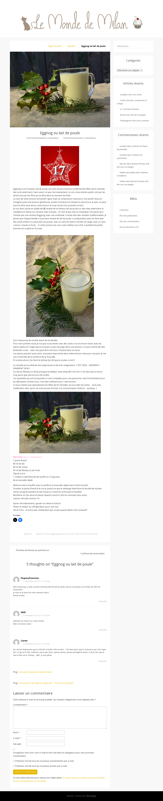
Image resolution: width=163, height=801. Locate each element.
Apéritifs (71, 46)
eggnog (54, 534)
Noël (77, 534)
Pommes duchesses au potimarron (32, 550)
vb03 (23, 612)
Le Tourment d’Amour (129, 109)
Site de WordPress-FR (129, 227)
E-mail (17, 738)
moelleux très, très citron (131, 94)
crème (47, 534)
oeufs (82, 534)
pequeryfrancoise (30, 578)
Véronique (91, 796)
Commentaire (20, 704)
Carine (24, 640)
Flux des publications (128, 215)
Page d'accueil (54, 46)
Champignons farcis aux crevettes (134, 120)
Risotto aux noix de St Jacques (133, 115)
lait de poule (68, 534)
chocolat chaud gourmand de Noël (35, 672)
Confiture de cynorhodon (93, 553)
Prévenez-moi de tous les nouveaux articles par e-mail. (41, 766)
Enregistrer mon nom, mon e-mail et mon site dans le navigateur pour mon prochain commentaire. (53, 754)
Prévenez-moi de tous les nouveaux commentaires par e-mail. (44, 761)
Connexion (124, 210)
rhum (88, 534)
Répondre (103, 601)
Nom (16, 732)
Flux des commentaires (129, 221)
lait (60, 534)
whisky (94, 534)
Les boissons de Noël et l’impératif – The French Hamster (46, 683)
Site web (17, 744)
